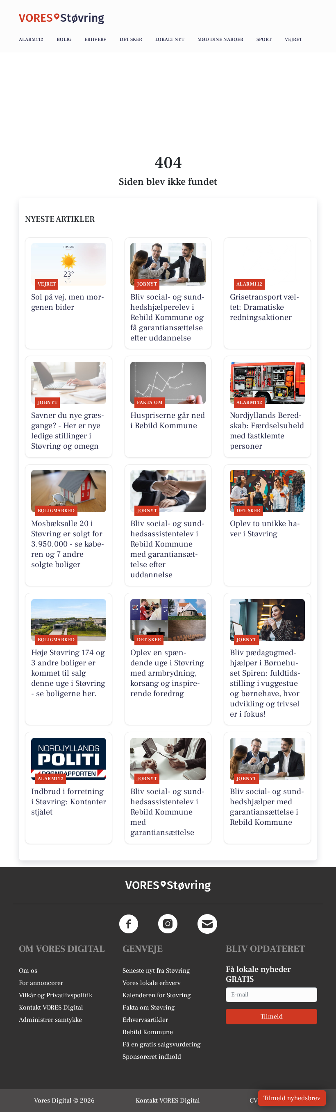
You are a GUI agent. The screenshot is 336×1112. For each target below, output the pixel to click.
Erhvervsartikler (145, 1020)
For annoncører (41, 983)
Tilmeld (272, 1016)
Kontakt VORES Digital (51, 1007)
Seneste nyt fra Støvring (156, 971)
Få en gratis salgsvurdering (162, 1044)
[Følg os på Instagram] (168, 924)
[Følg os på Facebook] (128, 924)
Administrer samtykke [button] (50, 1020)
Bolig (64, 39)
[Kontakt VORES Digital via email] (207, 924)
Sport (264, 39)
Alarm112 (31, 39)
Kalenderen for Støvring (157, 995)
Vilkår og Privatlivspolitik (55, 995)
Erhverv (95, 39)
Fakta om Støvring (149, 1007)
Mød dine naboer (220, 39)
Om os (28, 971)
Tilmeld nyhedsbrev (291, 1098)
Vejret (293, 39)
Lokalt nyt (169, 39)
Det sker (131, 39)
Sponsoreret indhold (152, 1057)
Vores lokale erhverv (152, 983)
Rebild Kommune (148, 1032)
